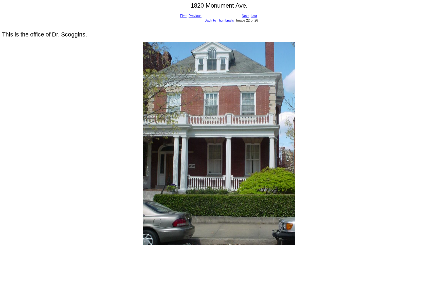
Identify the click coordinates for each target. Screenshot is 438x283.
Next (245, 16)
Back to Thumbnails (219, 20)
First (183, 16)
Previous (195, 16)
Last (254, 16)
